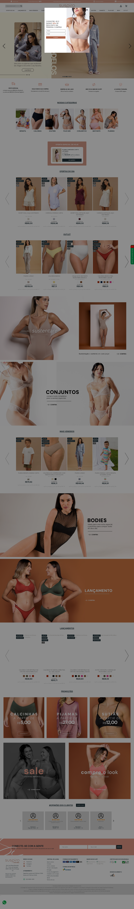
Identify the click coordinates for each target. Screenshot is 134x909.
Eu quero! (56, 37)
